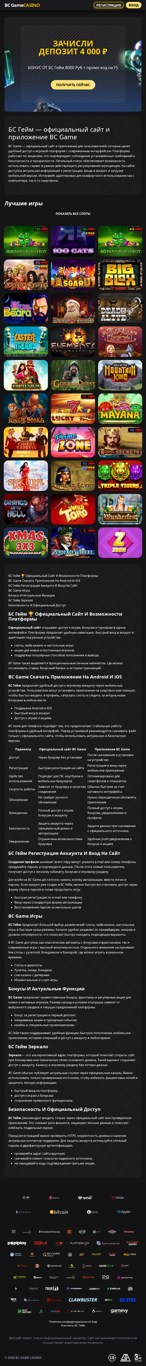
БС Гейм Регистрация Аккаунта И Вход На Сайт (42, 585)
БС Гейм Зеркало (20, 600)
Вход (134, 5)
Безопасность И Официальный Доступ (37, 605)
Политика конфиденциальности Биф (73, 1321)
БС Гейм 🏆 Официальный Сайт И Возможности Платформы (53, 576)
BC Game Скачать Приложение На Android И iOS (44, 581)
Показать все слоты (73, 214)
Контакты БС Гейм (73, 1325)
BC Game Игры (19, 590)
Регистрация (108, 5)
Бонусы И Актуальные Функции (31, 595)
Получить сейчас (73, 85)
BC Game (22, 5)
